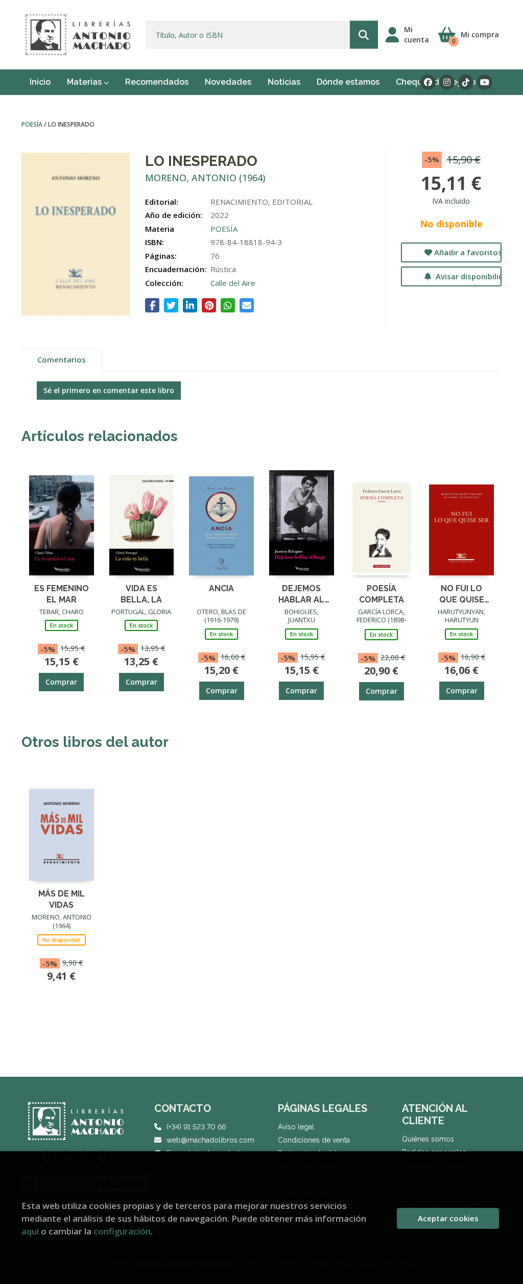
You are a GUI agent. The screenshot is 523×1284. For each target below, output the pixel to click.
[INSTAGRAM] (447, 82)
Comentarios (61, 359)
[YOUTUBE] (484, 82)
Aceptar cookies (448, 1218)
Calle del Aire (232, 283)
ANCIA (221, 588)
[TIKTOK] (465, 82)
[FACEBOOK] (428, 82)
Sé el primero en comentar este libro (108, 390)
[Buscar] (364, 35)
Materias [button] (85, 82)
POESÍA (32, 124)
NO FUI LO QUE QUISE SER (461, 593)
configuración (122, 1231)
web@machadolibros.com (210, 1140)
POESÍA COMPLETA (381, 593)
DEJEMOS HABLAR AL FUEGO (301, 593)
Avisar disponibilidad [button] (468, 276)
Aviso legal (296, 1127)
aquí (30, 1231)
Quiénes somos (428, 1139)
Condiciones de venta (314, 1140)
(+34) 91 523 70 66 (196, 1127)
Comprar (61, 682)
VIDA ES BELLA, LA (141, 593)
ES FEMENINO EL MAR (61, 593)
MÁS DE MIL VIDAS (61, 899)
